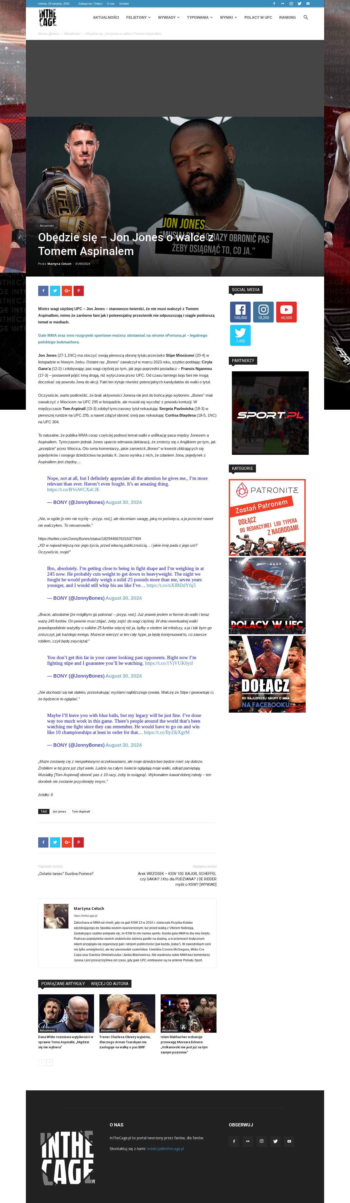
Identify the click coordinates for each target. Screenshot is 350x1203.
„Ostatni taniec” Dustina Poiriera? (66, 873)
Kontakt (124, 3)
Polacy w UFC (258, 17)
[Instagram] (291, 3)
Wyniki (226, 17)
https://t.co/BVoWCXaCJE (73, 489)
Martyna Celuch (59, 264)
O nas (111, 3)
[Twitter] (299, 3)
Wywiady (167, 17)
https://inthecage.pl (85, 915)
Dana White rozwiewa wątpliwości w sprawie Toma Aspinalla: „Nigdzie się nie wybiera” (65, 1042)
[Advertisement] (175, 78)
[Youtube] (308, 3)
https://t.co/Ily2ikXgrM (167, 732)
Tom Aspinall (81, 811)
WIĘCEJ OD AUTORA (109, 983)
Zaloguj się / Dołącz (90, 3)
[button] (306, 18)
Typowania (198, 17)
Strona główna (48, 33)
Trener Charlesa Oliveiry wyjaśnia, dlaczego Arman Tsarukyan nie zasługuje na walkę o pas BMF (124, 1042)
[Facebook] (274, 3)
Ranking (287, 17)
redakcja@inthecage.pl (165, 1148)
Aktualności (106, 17)
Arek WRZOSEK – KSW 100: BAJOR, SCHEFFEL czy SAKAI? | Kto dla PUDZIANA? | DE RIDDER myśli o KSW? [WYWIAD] (177, 879)
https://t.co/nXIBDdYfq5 (171, 585)
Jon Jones (59, 811)
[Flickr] (282, 3)
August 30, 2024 (124, 502)
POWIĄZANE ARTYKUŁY (63, 983)
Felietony (136, 17)
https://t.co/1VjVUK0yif (169, 663)
